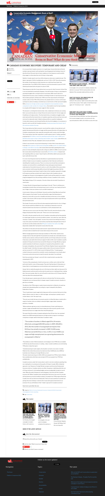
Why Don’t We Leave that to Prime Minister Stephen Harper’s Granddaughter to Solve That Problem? (84, 113)
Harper (41, 488)
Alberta (30, 390)
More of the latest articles (32, 429)
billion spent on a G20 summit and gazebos (38, 145)
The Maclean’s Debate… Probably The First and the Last (44, 416)
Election (41, 482)
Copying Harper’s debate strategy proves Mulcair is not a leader (84, 487)
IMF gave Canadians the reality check (51, 223)
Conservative (29, 394)
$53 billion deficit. (52, 151)
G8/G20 (54, 390)
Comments (12, 91)
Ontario (32, 392)
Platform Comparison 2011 (21, 6)
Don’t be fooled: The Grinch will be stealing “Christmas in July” (81, 98)
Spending (36, 392)
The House (9, 6)
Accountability (43, 485)
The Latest (29, 399)
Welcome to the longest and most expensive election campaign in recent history (60, 416)
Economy (35, 390)
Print (10, 94)
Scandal (41, 478)
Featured (50, 390)
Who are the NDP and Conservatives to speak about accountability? (29, 416)
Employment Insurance (42, 390)
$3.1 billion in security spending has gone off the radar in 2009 (45, 136)
